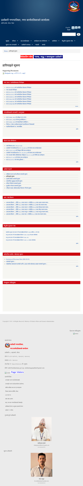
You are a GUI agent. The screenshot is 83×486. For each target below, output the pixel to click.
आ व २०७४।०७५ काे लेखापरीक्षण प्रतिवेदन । (17, 122)
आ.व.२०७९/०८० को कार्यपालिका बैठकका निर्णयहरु (18, 97)
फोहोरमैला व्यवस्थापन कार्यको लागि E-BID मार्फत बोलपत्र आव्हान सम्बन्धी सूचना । (26, 264)
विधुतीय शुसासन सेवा (66, 41)
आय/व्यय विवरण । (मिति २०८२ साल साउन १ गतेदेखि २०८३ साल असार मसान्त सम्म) (27, 202)
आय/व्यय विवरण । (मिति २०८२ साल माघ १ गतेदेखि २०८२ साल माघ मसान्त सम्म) (26, 214)
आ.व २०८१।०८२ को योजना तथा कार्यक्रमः (17, 157)
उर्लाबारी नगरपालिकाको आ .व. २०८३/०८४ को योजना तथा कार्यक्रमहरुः (24, 148)
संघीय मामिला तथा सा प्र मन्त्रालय (13, 387)
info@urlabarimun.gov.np (16, 368)
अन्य (77, 129)
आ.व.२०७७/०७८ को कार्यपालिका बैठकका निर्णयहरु (18, 101)
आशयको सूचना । (10, 261)
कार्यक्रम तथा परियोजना (40, 41)
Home (6, 51)
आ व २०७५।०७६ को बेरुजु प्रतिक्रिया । (16, 119)
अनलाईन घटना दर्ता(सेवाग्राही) (12, 380)
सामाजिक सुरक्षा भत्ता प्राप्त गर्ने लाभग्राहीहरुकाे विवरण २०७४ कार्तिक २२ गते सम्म (22, 232)
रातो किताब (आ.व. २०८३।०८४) (14, 146)
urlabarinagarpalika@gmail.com (34, 368)
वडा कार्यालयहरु (24, 41)
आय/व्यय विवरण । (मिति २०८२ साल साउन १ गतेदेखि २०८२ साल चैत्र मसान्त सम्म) (27, 209)
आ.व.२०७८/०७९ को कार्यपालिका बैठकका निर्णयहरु (18, 99)
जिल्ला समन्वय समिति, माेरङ (11, 391)
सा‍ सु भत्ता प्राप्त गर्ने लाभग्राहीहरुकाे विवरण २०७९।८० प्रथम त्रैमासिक (21, 240)
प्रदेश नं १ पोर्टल (9, 410)
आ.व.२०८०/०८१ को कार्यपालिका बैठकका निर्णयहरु (18, 94)
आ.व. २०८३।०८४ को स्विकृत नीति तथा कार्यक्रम (18, 150)
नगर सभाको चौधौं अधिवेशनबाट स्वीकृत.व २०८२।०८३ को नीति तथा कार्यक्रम (25, 155)
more (76, 106)
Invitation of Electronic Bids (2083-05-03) (17, 259)
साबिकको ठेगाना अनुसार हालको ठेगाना (14, 406)
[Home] (74, 6)
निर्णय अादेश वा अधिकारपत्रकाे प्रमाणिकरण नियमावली (20, 124)
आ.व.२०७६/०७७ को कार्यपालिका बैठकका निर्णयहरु (18, 104)
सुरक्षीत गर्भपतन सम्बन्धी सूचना (13, 186)
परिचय (13, 41)
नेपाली (68, 30)
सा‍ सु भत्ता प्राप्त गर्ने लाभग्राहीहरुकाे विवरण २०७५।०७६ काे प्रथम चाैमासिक (21, 234)
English (68, 27)
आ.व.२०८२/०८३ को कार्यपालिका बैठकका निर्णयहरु (18, 87)
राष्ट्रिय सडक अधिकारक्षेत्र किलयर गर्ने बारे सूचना (18, 188)
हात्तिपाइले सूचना (10, 176)
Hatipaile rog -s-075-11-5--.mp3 (15, 73)
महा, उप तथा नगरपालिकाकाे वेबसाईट (13, 402)
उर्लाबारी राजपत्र (25, 45)
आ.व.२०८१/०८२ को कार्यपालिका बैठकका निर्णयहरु (18, 92)
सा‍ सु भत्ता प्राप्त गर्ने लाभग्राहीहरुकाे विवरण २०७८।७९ (17, 237)
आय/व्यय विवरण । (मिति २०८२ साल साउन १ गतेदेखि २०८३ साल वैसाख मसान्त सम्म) (27, 207)
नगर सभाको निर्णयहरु (11, 90)
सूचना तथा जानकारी (10, 45)
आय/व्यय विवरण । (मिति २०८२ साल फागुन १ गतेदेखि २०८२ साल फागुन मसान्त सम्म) (27, 212)
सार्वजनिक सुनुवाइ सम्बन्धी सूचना (14, 181)
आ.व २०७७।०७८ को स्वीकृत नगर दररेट (16, 117)
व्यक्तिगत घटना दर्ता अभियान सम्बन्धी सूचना (16, 174)
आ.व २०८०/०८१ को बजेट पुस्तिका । (15, 160)
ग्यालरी (37, 45)
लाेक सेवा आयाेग (9, 399)
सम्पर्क (43, 45)
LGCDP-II (8, 395)
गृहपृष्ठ (7, 41)
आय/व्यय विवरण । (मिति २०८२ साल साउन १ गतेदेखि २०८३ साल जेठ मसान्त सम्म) (26, 205)
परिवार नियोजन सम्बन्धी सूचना (13, 183)
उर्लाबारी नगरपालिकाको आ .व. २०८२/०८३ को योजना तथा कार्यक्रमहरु (23, 153)
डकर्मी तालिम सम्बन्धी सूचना (13, 179)
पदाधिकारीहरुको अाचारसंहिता (14, 126)
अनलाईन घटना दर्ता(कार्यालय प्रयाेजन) (14, 384)
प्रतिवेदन (54, 41)
